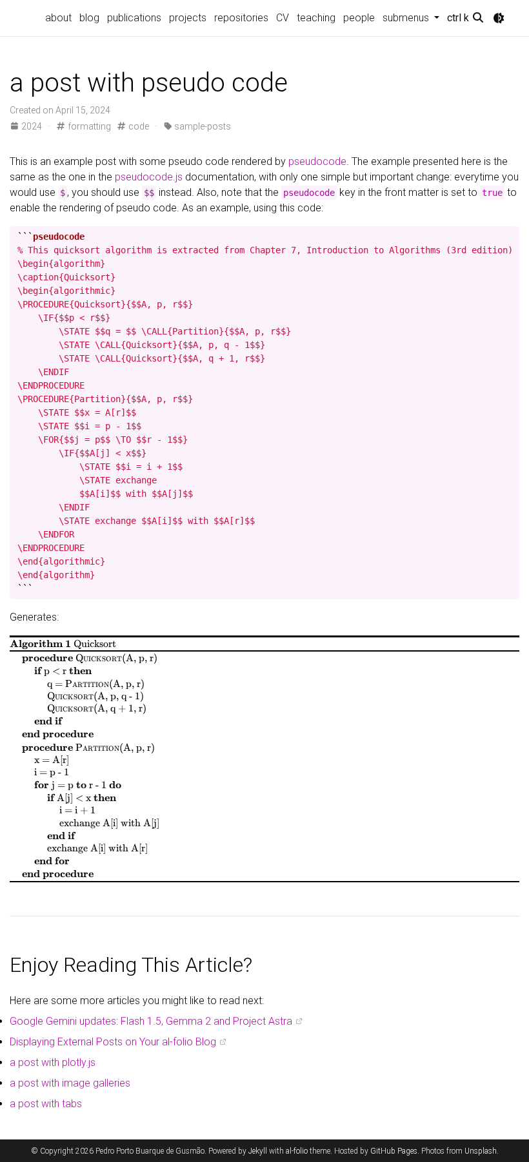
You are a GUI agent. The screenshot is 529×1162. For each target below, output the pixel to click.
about (58, 18)
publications (134, 18)
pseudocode (317, 161)
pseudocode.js (149, 177)
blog (89, 18)
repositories (241, 18)
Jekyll (257, 1151)
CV (282, 18)
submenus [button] (407, 18)
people (359, 18)
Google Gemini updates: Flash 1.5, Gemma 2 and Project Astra (151, 1021)
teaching (316, 18)
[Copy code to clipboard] (507, 236)
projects (187, 18)
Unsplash (480, 1151)
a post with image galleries (70, 1083)
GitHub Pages (393, 1151)
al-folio (297, 1151)
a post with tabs (46, 1104)
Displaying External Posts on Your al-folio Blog (113, 1042)
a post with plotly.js (52, 1062)
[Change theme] (498, 18)
